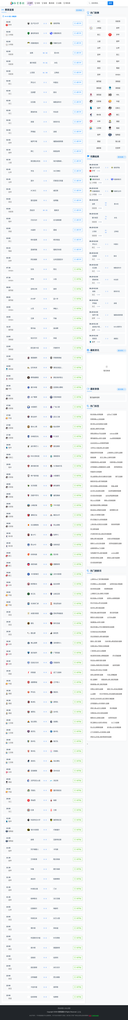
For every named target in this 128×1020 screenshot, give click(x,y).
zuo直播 (93, 694)
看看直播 (93, 457)
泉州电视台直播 (95, 588)
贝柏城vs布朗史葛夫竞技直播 (99, 665)
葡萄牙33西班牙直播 (96, 617)
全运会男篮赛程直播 (112, 495)
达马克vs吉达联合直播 (97, 491)
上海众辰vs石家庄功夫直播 (98, 524)
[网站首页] (17, 3)
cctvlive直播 (115, 553)
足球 (38, 3)
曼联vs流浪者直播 (109, 500)
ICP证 (79, 1012)
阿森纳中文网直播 (96, 472)
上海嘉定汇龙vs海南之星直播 (99, 593)
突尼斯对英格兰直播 (96, 558)
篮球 (45, 3)
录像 (59, 3)
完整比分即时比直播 (96, 689)
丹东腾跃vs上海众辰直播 (98, 584)
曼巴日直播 (118, 476)
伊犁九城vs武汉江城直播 (98, 708)
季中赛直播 (113, 708)
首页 (31, 3)
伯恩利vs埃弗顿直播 (113, 598)
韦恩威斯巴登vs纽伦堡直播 (98, 553)
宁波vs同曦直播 (112, 675)
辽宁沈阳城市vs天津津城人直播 (100, 732)
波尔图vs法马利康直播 (114, 727)
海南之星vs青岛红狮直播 (114, 689)
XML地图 (67, 1008)
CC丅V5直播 (115, 722)
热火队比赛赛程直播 (96, 727)
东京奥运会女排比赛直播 (98, 632)
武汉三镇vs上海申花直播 (107, 457)
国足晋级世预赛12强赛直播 (98, 505)
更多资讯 (120, 350)
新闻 (52, 3)
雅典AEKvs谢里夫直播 (97, 718)
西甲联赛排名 (118, 467)
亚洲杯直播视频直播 (114, 491)
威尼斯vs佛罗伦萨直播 (97, 429)
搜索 (110, 3)
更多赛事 (79, 10)
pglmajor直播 (114, 433)
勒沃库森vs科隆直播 (96, 414)
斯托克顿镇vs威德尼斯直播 (98, 486)
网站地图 (60, 1008)
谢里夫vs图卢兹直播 (113, 558)
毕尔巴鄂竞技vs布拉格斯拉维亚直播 (111, 694)
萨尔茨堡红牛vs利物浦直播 (98, 519)
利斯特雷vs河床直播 (116, 462)
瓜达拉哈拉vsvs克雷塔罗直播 (99, 443)
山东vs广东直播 (112, 414)
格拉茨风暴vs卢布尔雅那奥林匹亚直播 (102, 627)
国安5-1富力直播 (95, 641)
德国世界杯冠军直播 (96, 452)
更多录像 (120, 389)
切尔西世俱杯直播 (96, 562)
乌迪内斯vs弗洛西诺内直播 (113, 641)
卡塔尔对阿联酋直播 (113, 538)
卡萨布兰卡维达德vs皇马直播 (99, 448)
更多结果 (120, 157)
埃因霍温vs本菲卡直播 (97, 622)
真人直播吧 (93, 679)
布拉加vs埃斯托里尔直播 (98, 660)
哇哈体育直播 (115, 524)
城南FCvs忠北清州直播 (97, 543)
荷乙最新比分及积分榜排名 (98, 722)
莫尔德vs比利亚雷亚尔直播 (98, 424)
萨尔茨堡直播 (117, 655)
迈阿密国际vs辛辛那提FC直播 (99, 703)
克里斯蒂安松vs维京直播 (98, 462)
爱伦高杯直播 (114, 612)
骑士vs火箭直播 (95, 500)
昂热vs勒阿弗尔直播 (96, 675)
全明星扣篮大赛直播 (116, 584)
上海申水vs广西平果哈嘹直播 (99, 579)
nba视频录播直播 (115, 438)
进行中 (78, 23)
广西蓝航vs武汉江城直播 (98, 651)
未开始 (78, 269)
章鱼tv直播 (114, 486)
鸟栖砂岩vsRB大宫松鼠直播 (99, 713)
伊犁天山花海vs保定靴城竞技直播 (100, 737)
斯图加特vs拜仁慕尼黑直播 (109, 679)
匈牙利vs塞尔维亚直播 (97, 608)
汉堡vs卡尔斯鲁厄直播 (97, 515)
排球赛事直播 (108, 588)
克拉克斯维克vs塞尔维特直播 (99, 636)
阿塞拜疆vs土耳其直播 (97, 419)
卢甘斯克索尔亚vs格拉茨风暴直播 (100, 534)
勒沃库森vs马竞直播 (96, 598)
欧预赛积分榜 (114, 510)
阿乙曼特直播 (94, 529)
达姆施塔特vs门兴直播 (97, 548)
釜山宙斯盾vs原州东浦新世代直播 (100, 476)
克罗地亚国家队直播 (115, 543)
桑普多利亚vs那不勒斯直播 (98, 481)
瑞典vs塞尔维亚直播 (96, 538)
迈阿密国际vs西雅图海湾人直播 (100, 467)
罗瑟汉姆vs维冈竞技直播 (98, 612)
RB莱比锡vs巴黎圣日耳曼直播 (99, 646)
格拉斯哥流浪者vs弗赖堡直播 (99, 655)
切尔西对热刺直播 (96, 495)
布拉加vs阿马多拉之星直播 (98, 670)
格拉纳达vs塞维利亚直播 (98, 510)
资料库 (67, 3)
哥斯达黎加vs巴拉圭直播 (98, 433)
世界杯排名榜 (112, 718)
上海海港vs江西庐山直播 (114, 452)
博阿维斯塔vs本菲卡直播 (98, 438)
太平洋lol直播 (111, 617)
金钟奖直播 (116, 665)
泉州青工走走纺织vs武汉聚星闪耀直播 (102, 698)
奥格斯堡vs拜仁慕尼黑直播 (98, 684)
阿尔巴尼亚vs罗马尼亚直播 (98, 603)
